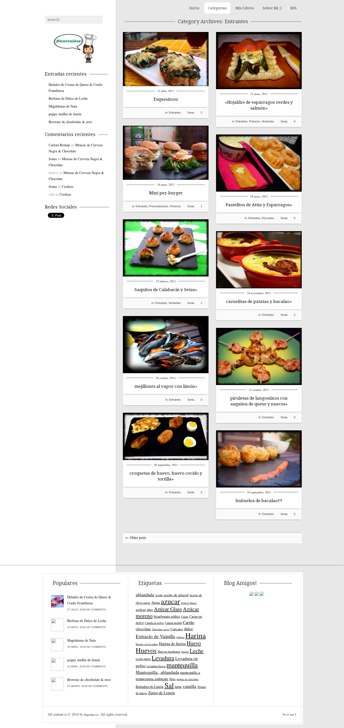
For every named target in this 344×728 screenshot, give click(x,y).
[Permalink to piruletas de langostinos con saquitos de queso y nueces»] (259, 383)
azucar (170, 601)
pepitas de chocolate (187, 679)
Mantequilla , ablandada (157, 672)
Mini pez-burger (166, 192)
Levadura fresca (156, 666)
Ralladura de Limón (149, 686)
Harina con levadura (147, 644)
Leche (196, 650)
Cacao (184, 616)
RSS (293, 8)
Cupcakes (176, 629)
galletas (180, 637)
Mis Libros (244, 8)
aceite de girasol (176, 594)
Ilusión (185, 651)
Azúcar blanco (189, 603)
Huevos (146, 650)
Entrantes (175, 112)
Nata (172, 679)
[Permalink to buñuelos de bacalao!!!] (259, 486)
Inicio (194, 8)
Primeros (254, 121)
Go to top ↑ (289, 714)
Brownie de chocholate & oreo (70, 121)
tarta (178, 686)
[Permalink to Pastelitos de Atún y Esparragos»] (259, 190)
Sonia (190, 112)
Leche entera (143, 659)
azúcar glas (144, 609)
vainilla (189, 686)
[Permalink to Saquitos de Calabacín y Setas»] (166, 275)
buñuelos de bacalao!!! (258, 500)
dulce (188, 629)
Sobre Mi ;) (272, 8)
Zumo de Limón (161, 693)
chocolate (143, 628)
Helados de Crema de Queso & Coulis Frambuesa (75, 87)
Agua (155, 602)
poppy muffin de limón (65, 114)
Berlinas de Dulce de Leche (68, 98)
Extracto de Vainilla (155, 636)
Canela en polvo (154, 623)
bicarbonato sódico (167, 616)
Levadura (163, 657)
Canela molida (173, 623)
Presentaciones (158, 206)
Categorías (217, 8)
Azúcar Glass (168, 608)
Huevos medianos (169, 651)
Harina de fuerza (172, 643)
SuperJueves (91, 714)
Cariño (188, 622)
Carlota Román (59, 145)
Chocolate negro (160, 629)
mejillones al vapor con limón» (165, 386)
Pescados (268, 218)
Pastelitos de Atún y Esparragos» (259, 204)
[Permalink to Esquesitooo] (166, 84)
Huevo (194, 643)
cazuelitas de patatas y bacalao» (259, 301)
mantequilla (182, 664)
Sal (169, 685)
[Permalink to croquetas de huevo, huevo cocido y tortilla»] (166, 458)
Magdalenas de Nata (63, 106)
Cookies (67, 186)
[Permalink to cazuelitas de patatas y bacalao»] (259, 287)
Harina (195, 635)
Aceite (159, 595)
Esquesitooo (166, 99)
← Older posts (135, 537)
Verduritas (268, 121)
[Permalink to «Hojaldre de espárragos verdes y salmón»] (259, 87)
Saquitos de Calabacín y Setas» (165, 289)
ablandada (145, 595)
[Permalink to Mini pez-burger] (166, 178)
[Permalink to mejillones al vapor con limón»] (166, 371)
